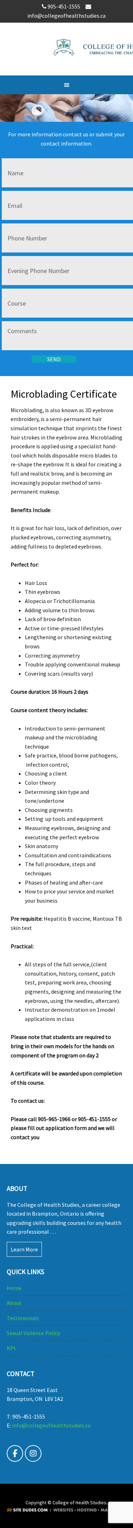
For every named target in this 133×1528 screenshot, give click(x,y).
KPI (11, 1348)
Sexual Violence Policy (33, 1332)
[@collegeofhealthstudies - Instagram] (33, 1453)
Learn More (24, 1249)
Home (14, 1287)
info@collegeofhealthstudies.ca (51, 1425)
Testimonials (23, 1318)
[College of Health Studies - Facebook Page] (15, 1453)
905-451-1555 (64, 6)
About (14, 1302)
